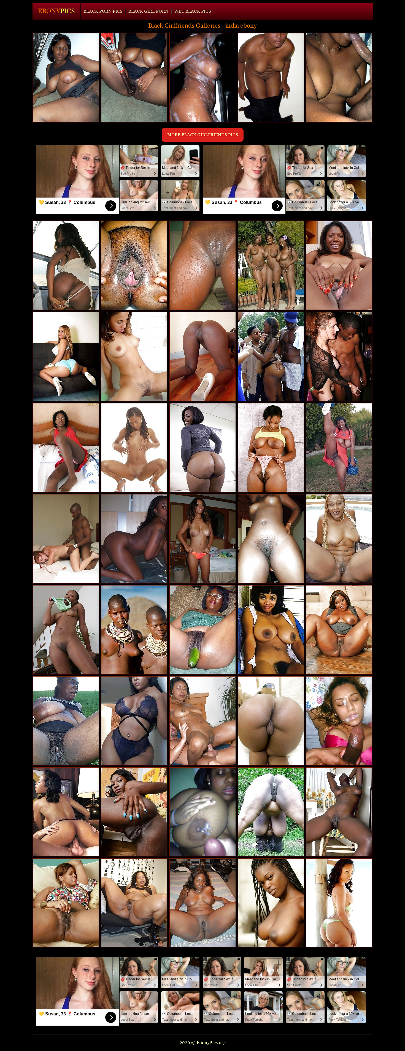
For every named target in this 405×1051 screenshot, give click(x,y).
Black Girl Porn (148, 11)
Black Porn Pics (103, 11)
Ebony (56, 11)
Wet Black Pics (192, 11)
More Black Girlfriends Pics (202, 135)
